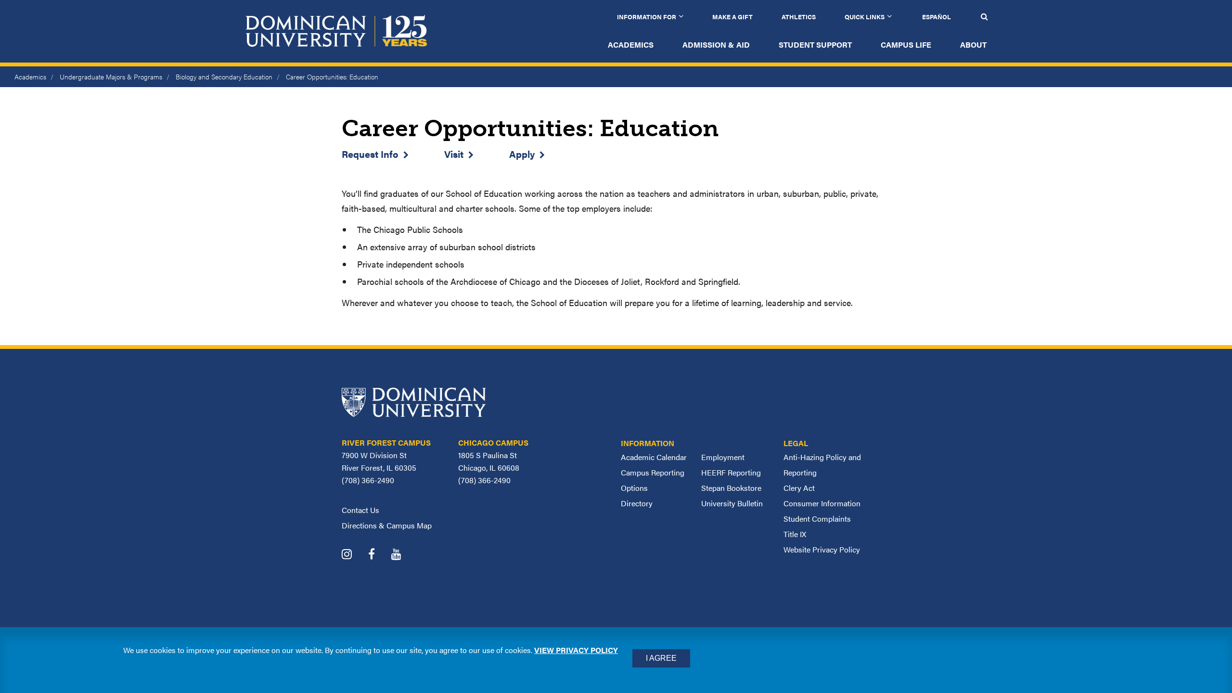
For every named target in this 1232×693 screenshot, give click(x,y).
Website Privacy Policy (821, 549)
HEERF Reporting (731, 472)
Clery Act (799, 487)
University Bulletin (732, 503)
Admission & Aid (716, 44)
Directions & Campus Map (387, 525)
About (973, 44)
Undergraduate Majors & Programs (111, 76)
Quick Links (865, 16)
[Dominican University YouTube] (403, 555)
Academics (631, 44)
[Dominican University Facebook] (378, 555)
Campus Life (906, 44)
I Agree (661, 658)
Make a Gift (732, 16)
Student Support (815, 44)
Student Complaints (817, 518)
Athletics (799, 16)
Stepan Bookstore (731, 487)
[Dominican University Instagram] (354, 555)
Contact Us (360, 509)
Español (936, 16)
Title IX (794, 533)
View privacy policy (576, 649)
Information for (646, 16)
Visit (453, 154)
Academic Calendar (654, 456)
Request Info (370, 154)
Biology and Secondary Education (224, 76)
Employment (722, 456)
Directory (637, 503)
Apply (522, 154)
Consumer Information (821, 503)
